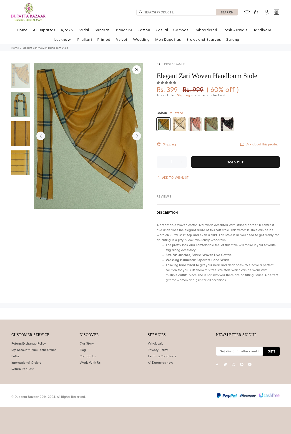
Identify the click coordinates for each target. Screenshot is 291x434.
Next (136, 136)
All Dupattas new (160, 362)
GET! (271, 351)
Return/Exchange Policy (28, 343)
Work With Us (90, 362)
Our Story (87, 343)
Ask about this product (263, 144)
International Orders (26, 362)
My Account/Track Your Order (33, 350)
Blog (83, 350)
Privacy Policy (158, 350)
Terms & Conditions (162, 356)
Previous (40, 136)
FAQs (15, 356)
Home (15, 47)
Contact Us (88, 356)
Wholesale (155, 343)
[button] (167, 82)
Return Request (22, 369)
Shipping (183, 95)
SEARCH (227, 12)
